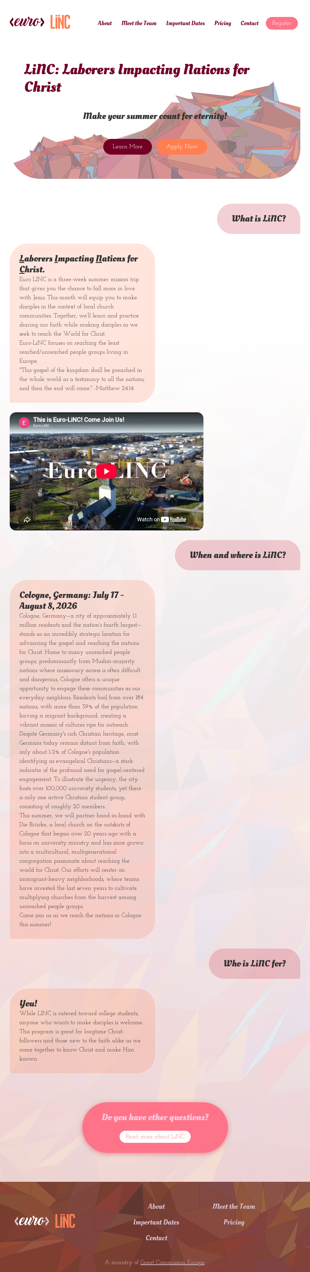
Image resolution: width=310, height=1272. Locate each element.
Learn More (128, 147)
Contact (250, 23)
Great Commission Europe (172, 1263)
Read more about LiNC (155, 1137)
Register (282, 23)
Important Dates (185, 23)
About (105, 23)
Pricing (222, 23)
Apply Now (182, 147)
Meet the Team (139, 23)
